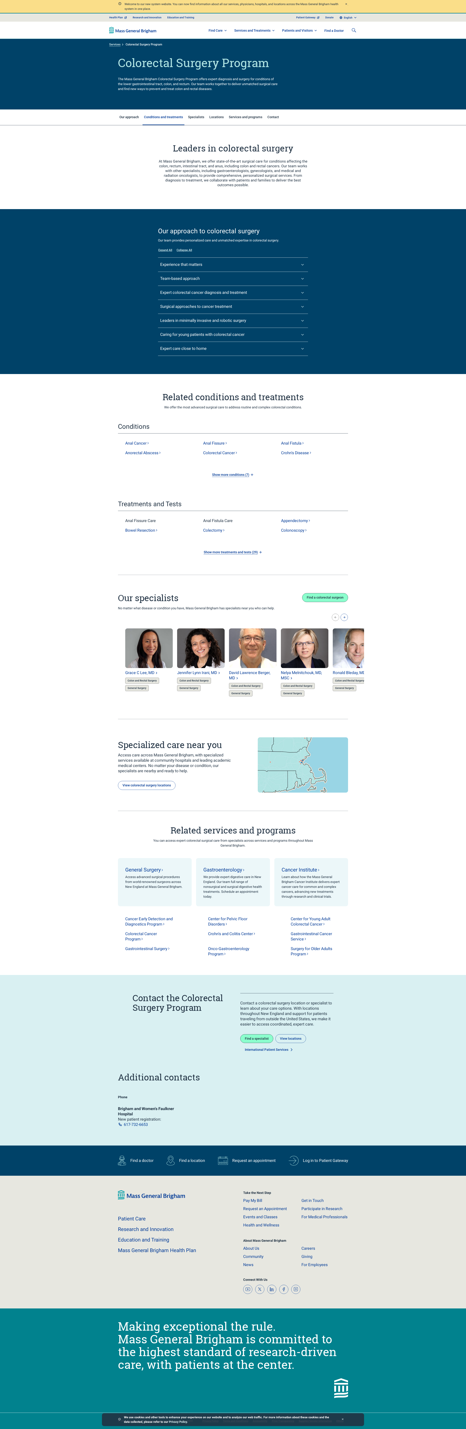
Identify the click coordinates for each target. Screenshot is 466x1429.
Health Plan (116, 17)
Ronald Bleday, (349, 672)
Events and (260, 1217)
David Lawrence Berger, (249, 675)
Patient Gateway (305, 17)
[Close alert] (346, 4)
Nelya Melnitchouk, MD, (301, 675)
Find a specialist (257, 1038)
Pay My (252, 1200)
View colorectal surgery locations (147, 785)
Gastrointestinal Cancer (311, 936)
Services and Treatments (252, 30)
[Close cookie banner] (342, 1419)
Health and (261, 1225)
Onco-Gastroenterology (228, 951)
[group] (141, 663)
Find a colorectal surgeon (325, 597)
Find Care (216, 30)
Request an (265, 1208)
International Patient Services (266, 1050)
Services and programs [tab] (245, 117)
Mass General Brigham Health (157, 1250)
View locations (290, 1038)
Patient (132, 1219)
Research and (145, 1229)
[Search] (354, 30)
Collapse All (184, 250)
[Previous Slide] (335, 617)
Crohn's (295, 453)
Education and (143, 1240)
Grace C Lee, (139, 672)
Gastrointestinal (146, 948)
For (314, 1264)
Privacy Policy (178, 1422)
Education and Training (180, 17)
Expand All (165, 250)
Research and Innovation (147, 17)
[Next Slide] (344, 617)
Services (115, 44)
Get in (312, 1200)
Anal (136, 443)
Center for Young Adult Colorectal (310, 921)
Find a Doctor (334, 31)
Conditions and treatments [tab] (163, 117)
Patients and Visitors (297, 30)
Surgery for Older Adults (311, 951)
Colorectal (219, 453)
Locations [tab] (216, 117)
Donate (329, 17)
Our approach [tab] (129, 117)
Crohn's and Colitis (230, 934)
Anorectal (141, 453)
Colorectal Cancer (141, 936)
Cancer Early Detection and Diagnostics (149, 921)
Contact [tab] (273, 117)
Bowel (140, 530)
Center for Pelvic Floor (227, 921)
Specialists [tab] (196, 117)
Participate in (321, 1208)
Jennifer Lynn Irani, (197, 672)
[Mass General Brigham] (132, 30)
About (251, 1248)
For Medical (324, 1217)
